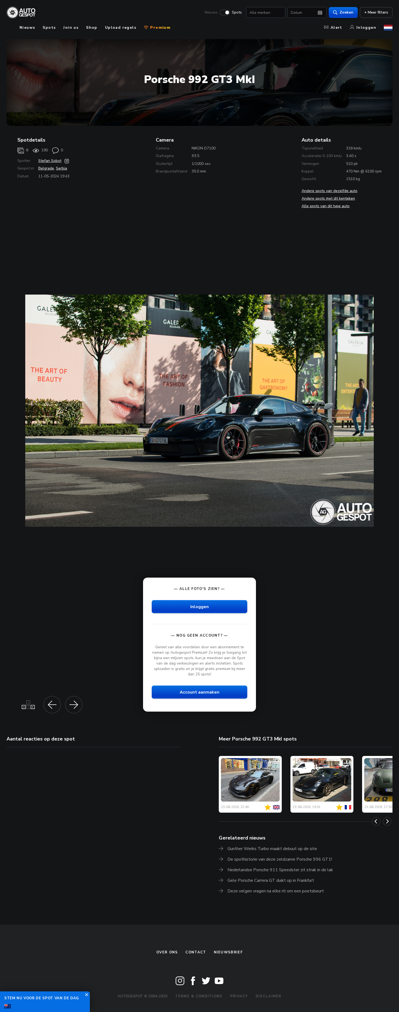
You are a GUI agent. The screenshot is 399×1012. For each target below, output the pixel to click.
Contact (195, 952)
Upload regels (120, 27)
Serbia (61, 168)
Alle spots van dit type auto (326, 206)
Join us (70, 27)
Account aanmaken (199, 692)
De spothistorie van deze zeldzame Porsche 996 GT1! (279, 859)
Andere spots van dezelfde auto (329, 190)
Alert (336, 27)
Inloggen (366, 27)
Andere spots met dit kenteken (328, 198)
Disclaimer (268, 996)
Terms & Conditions (198, 996)
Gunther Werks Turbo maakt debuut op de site (272, 849)
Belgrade (46, 168)
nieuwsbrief (228, 952)
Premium (159, 27)
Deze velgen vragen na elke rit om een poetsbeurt (275, 891)
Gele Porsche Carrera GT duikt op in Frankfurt (270, 880)
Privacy (239, 996)
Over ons (167, 952)
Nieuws (211, 12)
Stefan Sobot (49, 160)
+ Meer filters (376, 12)
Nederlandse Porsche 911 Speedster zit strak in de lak (280, 870)
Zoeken (346, 12)
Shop (91, 27)
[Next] (387, 821)
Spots (237, 12)
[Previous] (376, 821)
